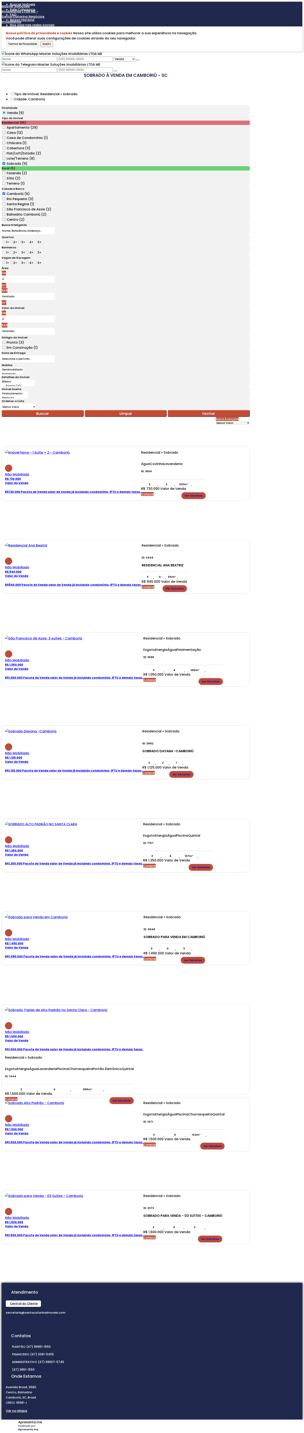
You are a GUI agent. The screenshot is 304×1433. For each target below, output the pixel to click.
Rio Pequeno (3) (20, 199)
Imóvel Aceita (11, 389)
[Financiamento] (15, 393)
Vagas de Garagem (16, 258)
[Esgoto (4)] (18, 386)
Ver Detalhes (193, 496)
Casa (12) (15, 132)
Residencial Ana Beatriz (163, 565)
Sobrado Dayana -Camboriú (168, 751)
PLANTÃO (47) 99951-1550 (31, 1347)
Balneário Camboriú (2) (27, 214)
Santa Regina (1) (20, 204)
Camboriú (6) (18, 193)
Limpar (126, 413)
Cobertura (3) (18, 148)
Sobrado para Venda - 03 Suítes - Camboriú (182, 1216)
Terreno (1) (16, 183)
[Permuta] (15, 398)
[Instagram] (9, 1321)
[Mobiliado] (12, 374)
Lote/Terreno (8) (21, 158)
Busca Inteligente (14, 225)
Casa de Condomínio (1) (27, 137)
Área (5, 268)
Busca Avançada (227, 419)
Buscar (42, 413)
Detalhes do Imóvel (15, 377)
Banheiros (9, 247)
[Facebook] (9, 1329)
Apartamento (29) (22, 127)
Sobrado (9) (17, 163)
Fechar (208, 413)
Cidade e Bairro (13, 189)
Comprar (147, 494)
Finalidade (9, 108)
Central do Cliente (24, 1303)
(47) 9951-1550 (23, 1370)
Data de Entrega (14, 353)
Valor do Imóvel (13, 308)
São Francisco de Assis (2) (29, 209)
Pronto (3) (15, 342)
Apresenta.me (30, 1422)
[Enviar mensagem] (137, 60)
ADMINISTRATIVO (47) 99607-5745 (38, 1362)
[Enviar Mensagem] (115, 70)
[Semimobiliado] (12, 370)
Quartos (8, 237)
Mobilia (7, 365)
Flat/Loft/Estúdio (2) (24, 153)
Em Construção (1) (22, 347)
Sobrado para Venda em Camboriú (174, 937)
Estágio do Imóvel (15, 337)
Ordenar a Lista (13, 401)
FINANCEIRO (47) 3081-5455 (33, 1354)
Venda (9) (15, 112)
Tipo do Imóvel (12, 118)
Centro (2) (16, 219)
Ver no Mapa (16, 1410)
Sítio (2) (13, 178)
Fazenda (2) (17, 173)
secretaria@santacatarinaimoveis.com (35, 1313)
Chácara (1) (17, 143)
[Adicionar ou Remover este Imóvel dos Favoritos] (8, 468)
